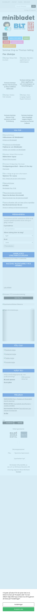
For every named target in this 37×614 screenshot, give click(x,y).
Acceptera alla (18, 609)
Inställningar (18, 604)
